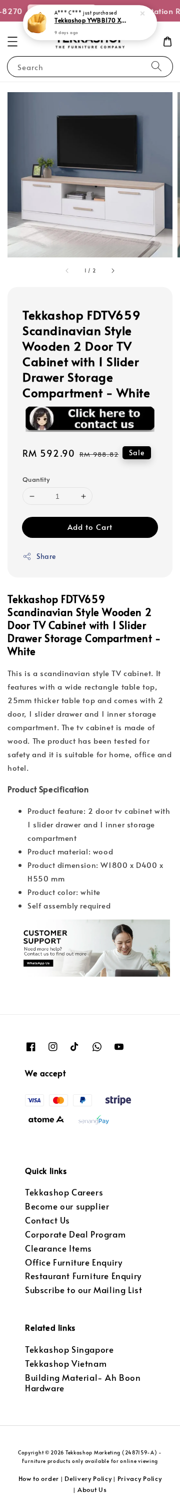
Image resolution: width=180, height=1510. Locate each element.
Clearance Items (58, 1248)
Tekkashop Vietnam (65, 1363)
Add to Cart (90, 526)
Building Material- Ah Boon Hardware (83, 1383)
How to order (38, 1478)
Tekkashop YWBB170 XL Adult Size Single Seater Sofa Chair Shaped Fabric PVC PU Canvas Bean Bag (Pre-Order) (90, 21)
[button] (13, 42)
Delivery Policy (88, 1478)
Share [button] (46, 556)
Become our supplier (67, 1206)
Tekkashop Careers (64, 1192)
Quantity (36, 479)
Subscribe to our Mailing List (83, 1290)
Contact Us (47, 1220)
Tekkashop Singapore (69, 1349)
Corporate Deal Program (75, 1234)
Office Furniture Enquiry (73, 1262)
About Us (92, 1489)
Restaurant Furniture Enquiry (83, 1276)
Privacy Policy (140, 1478)
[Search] (156, 66)
